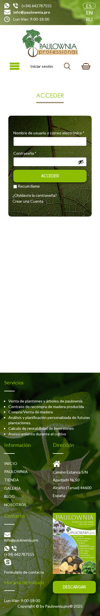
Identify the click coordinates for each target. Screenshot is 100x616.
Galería (12, 488)
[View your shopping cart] (86, 66)
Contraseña (24, 153)
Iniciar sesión (41, 66)
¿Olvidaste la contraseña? (34, 195)
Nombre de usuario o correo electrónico (48, 132)
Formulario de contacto (24, 572)
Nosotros (15, 504)
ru (89, 19)
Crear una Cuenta (27, 201)
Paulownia (16, 471)
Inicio (10, 463)
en (89, 12)
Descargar (74, 587)
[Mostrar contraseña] (81, 162)
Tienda (11, 479)
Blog (9, 496)
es (88, 6)
